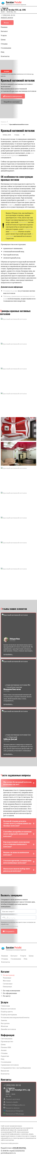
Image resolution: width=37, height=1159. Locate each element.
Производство (7, 1041)
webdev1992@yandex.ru (15, 1105)
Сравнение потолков (10, 1064)
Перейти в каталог (12, 101)
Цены (3, 39)
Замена (4, 1020)
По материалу (9, 975)
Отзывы (4, 43)
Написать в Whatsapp (15, 1113)
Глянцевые (7, 986)
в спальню (28, 229)
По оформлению (10, 993)
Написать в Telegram (14, 1110)
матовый (28, 200)
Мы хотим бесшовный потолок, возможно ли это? (17, 783)
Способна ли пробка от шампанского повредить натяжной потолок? (17, 833)
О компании (6, 48)
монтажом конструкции (17, 154)
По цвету (6, 996)
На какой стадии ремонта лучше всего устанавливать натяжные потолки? (17, 823)
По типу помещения (11, 990)
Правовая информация (9, 1143)
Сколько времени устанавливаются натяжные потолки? (17, 861)
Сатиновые (7, 983)
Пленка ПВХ (6, 1047)
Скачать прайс (12, 1102)
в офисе (10, 204)
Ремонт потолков (8, 1008)
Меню (6, 22)
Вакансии (5, 1070)
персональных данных (9, 926)
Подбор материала (9, 1014)
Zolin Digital (19, 1148)
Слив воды (5, 1005)
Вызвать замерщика (13, 96)
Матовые (7, 980)
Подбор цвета (7, 1011)
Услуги (4, 35)
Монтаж (4, 1026)
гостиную (13, 231)
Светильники (6, 1038)
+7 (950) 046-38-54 (8, 15)
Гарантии (5, 1056)
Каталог (4, 31)
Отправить (9, 931)
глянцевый (23, 222)
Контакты (5, 56)
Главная (4, 27)
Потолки (4, 124)
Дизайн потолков (8, 1029)
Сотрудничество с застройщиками (16, 1067)
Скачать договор (13, 1099)
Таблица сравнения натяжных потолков (19, 297)
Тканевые (7, 977)
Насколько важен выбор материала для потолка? (16, 869)
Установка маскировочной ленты (15, 1017)
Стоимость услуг (10, 290)
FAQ (2, 52)
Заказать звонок (7, 17)
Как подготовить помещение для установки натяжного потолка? (16, 844)
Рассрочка (5, 1023)
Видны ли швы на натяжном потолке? (16, 853)
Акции (3, 1050)
